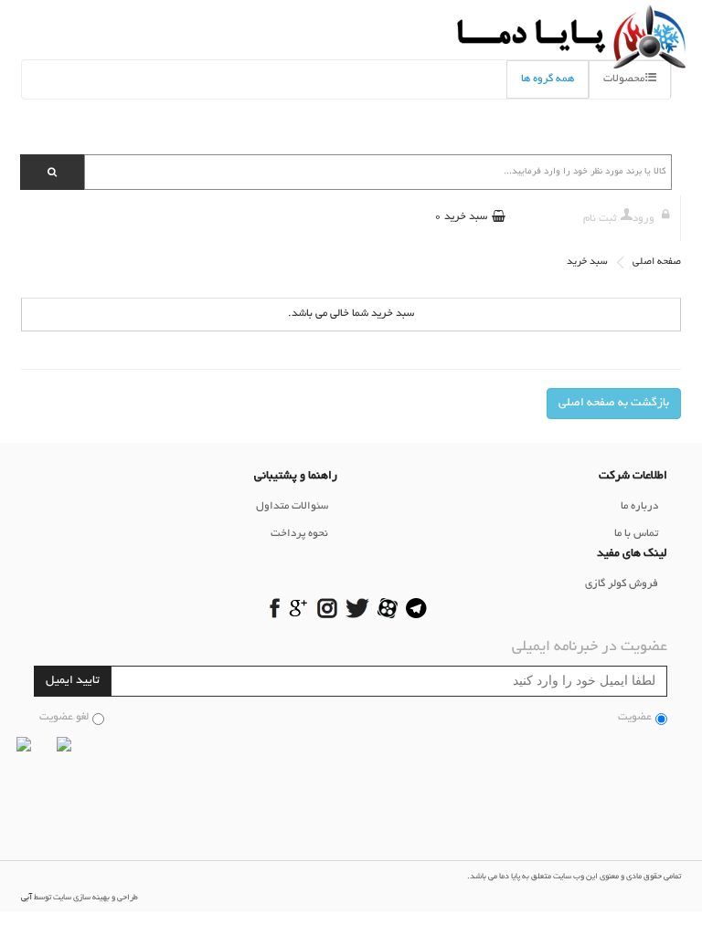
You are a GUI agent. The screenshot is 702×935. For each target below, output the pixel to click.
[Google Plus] (298, 610)
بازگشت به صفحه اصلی (613, 403)
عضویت (635, 717)
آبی (26, 897)
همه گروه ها (547, 79)
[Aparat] (388, 610)
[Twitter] (357, 610)
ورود (643, 219)
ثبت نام (599, 219)
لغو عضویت (64, 717)
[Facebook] (275, 610)
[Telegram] (416, 610)
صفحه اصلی (657, 262)
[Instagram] (327, 610)
